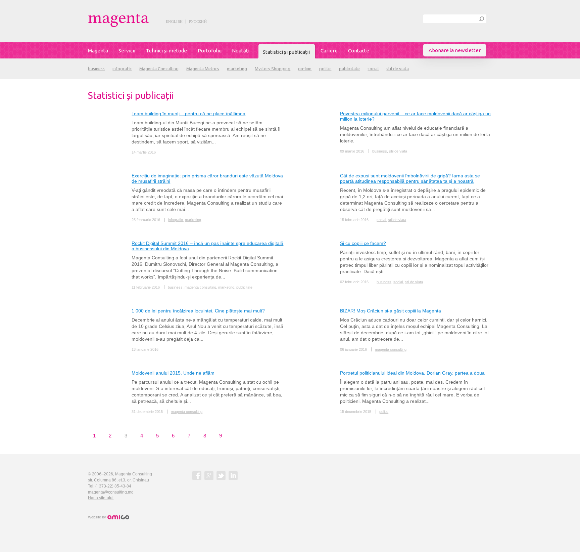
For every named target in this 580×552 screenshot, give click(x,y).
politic (325, 68)
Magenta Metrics (202, 68)
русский (198, 21)
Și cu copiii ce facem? (363, 243)
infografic (122, 68)
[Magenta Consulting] (133, 20)
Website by (97, 517)
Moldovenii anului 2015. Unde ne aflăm (173, 373)
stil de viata (397, 68)
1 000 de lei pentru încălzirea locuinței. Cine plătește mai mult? (198, 310)
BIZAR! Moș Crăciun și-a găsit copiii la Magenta (390, 310)
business (96, 68)
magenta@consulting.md (111, 492)
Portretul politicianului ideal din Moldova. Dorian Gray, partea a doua (412, 373)
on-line (304, 68)
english (174, 21)
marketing (237, 68)
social (373, 68)
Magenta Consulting (159, 68)
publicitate (349, 68)
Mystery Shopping (272, 68)
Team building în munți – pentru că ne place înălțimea (188, 113)
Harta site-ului (100, 498)
